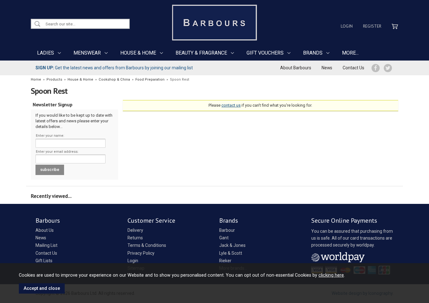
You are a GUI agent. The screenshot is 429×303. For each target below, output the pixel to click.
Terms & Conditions (147, 245)
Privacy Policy (141, 253)
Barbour (227, 230)
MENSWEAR (87, 53)
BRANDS (313, 53)
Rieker (225, 260)
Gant (224, 237)
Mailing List (46, 245)
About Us (44, 230)
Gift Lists (43, 260)
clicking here (331, 275)
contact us (231, 105)
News (327, 67)
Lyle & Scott (230, 253)
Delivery (135, 230)
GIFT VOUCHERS (265, 53)
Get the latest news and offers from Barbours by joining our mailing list (114, 67)
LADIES (45, 53)
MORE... (350, 53)
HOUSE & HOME (138, 53)
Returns (135, 237)
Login (347, 26)
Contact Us (353, 67)
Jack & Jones (232, 245)
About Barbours (295, 67)
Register (372, 26)
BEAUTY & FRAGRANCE (201, 53)
